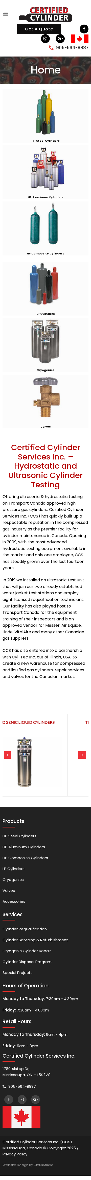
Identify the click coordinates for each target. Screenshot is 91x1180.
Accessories (14, 901)
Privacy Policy (15, 1154)
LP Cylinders (14, 868)
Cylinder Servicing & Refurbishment (35, 940)
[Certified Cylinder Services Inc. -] (45, 14)
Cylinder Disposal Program (27, 961)
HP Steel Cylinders (19, 836)
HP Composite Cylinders (25, 857)
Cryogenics (13, 879)
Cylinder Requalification (25, 929)
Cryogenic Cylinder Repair (27, 950)
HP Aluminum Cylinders (24, 847)
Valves (9, 890)
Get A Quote (39, 29)
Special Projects (18, 972)
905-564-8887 (72, 48)
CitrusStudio (43, 1165)
